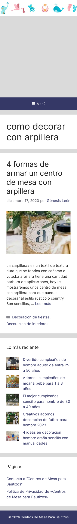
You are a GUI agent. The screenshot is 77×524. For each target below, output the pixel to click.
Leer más (43, 304)
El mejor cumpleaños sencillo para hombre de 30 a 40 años (46, 401)
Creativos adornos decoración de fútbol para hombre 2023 (45, 419)
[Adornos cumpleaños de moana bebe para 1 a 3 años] (12, 382)
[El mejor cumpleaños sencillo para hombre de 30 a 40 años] (12, 400)
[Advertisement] (38, 56)
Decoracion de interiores (27, 324)
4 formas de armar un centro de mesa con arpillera (34, 178)
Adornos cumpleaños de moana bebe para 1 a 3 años (44, 383)
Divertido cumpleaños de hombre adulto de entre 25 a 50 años (46, 365)
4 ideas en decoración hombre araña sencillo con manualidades (45, 437)
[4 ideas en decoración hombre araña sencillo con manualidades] (12, 437)
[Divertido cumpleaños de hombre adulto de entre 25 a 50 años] (12, 364)
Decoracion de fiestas (31, 317)
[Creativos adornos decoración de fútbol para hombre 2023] (12, 419)
